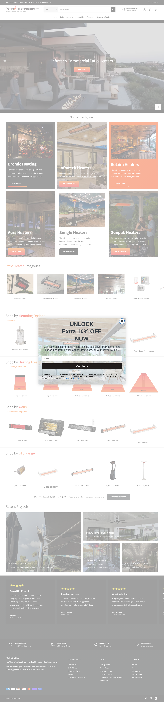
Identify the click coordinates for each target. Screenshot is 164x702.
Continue (82, 366)
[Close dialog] (122, 321)
